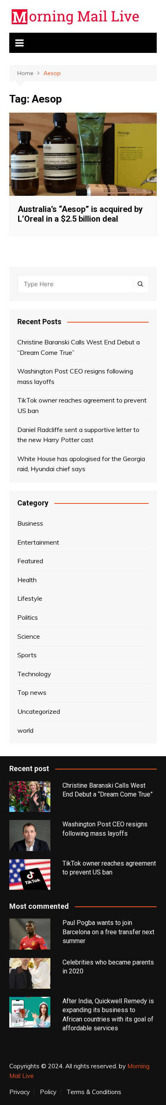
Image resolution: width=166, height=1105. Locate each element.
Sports (27, 655)
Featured (30, 561)
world (25, 730)
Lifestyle (29, 598)
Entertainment (38, 542)
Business (30, 523)
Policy (48, 1092)
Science (28, 636)
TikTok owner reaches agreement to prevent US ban (82, 405)
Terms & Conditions (93, 1092)
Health (27, 580)
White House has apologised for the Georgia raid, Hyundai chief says (81, 464)
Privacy (19, 1092)
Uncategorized (38, 711)
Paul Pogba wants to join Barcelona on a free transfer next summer (108, 932)
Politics (27, 617)
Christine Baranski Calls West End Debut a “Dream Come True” (78, 347)
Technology (34, 674)
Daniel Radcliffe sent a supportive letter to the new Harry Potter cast (78, 435)
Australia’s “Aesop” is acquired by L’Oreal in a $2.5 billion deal (80, 214)
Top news (31, 692)
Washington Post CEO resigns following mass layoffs (75, 376)
